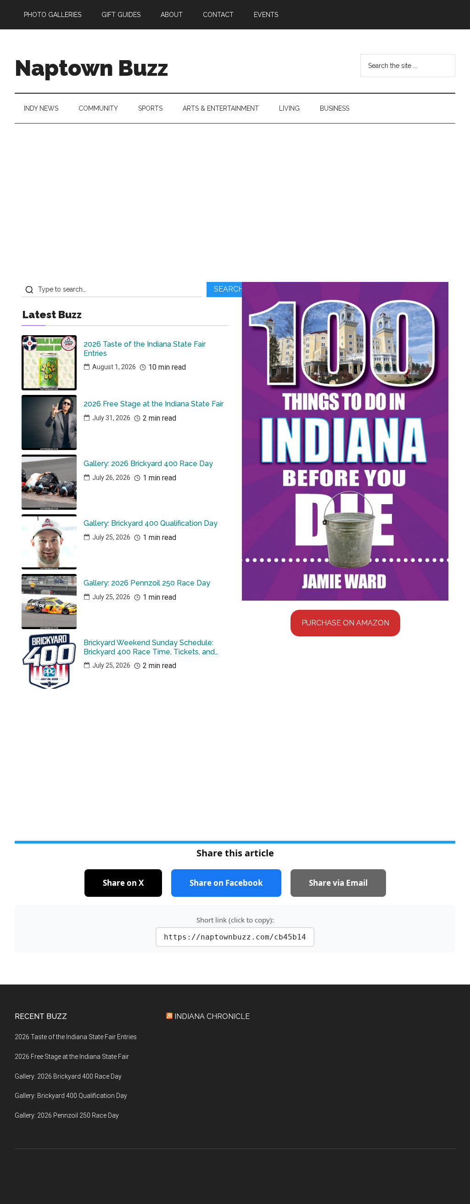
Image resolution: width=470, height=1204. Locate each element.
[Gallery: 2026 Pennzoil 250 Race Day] (49, 601)
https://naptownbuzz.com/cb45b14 (235, 937)
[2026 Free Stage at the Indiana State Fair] (49, 422)
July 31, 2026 (111, 418)
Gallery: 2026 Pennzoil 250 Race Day (147, 583)
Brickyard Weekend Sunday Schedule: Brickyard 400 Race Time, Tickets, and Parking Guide (149, 647)
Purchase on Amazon (345, 623)
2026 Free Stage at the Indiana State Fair (154, 403)
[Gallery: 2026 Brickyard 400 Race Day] (49, 482)
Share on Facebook (226, 883)
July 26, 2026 (111, 477)
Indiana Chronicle (212, 1016)
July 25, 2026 (111, 537)
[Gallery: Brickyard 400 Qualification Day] (49, 541)
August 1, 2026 (114, 367)
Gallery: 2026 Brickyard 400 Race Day (148, 463)
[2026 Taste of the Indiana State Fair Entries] (49, 362)
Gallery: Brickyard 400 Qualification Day (151, 523)
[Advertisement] (235, 206)
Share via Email (338, 883)
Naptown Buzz (91, 68)
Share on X (123, 883)
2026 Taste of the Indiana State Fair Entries (145, 348)
